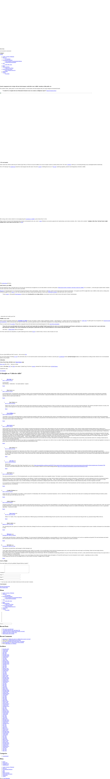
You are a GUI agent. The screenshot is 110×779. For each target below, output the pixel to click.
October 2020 (5, 692)
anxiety (40, 166)
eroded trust (12, 166)
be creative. (13, 324)
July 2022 (4, 671)
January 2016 (5, 741)
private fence (4, 283)
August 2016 (5, 734)
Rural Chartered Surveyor (10, 70)
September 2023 (6, 663)
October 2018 (5, 713)
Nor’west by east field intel (8, 629)
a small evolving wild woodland (17, 642)
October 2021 (5, 679)
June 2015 (5, 749)
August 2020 (5, 694)
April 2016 (5, 738)
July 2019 (4, 707)
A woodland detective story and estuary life (11, 630)
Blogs (4, 65)
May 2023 (5, 667)
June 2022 (5, 673)
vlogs (4, 63)
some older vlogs (8, 64)
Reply (4, 385)
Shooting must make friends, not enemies (16, 641)
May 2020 (5, 698)
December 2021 (6, 677)
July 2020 (4, 695)
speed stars (5, 639)
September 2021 (6, 681)
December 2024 (6, 654)
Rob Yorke (2, 48)
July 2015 (4, 748)
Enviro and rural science (7, 69)
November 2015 (6, 743)
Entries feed (5, 762)
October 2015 (5, 745)
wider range (84, 320)
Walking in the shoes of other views (10, 632)
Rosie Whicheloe (6, 642)
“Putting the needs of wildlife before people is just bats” (14, 631)
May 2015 (5, 750)
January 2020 (5, 702)
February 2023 (5, 668)
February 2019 (5, 710)
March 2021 (5, 687)
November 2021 (6, 678)
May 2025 (5, 653)
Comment (2, 572)
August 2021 (5, 682)
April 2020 (5, 699)
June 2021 (5, 684)
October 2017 (5, 722)
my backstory (8, 58)
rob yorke (11, 460)
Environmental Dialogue (7, 60)
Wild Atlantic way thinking (10, 643)
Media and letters (6, 66)
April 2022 (5, 674)
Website (1, 579)
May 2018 (5, 716)
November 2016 (6, 732)
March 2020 (5, 700)
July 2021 (4, 683)
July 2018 (4, 715)
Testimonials (5, 71)
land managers (18, 294)
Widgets (2, 53)
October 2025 (5, 650)
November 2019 (6, 703)
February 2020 (5, 701)
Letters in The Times (9, 68)
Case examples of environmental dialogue (13, 61)
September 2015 (6, 746)
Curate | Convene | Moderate (8, 56)
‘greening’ (69, 164)
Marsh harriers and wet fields (8, 633)
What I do (5, 57)
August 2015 (5, 747)
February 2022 (5, 675)
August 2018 (5, 714)
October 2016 (5, 733)
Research (2, 290)
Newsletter (7, 73)
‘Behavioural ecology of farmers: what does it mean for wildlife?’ (71, 287)
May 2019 (5, 708)
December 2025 (6, 649)
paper (40, 221)
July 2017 (4, 724)
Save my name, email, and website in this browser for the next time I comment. (17, 581)
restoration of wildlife (30, 218)
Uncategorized (5, 756)
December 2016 (6, 731)
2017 (10, 366)
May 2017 (5, 725)
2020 (14, 366)
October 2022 (5, 670)
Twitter (1, 54)
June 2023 (5, 666)
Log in (4, 761)
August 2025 (5, 651)
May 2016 (5, 737)
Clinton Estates (11, 329)
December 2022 (6, 669)
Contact (4, 72)
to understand (61, 356)
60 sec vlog (2, 364)
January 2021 (5, 689)
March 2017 (5, 727)
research (33, 366)
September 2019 (6, 706)
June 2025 (5, 652)
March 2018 (5, 718)
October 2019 (5, 705)
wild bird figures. (54, 366)
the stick (54, 166)
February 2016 (5, 740)
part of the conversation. (54, 324)
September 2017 (6, 723)
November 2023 (6, 662)
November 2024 (6, 655)
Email (1, 577)
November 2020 (6, 691)
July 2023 (4, 665)
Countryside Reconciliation (10, 62)
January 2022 (5, 676)
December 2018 (6, 711)
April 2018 (5, 717)
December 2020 (6, 690)
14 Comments (3, 370)
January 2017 (5, 730)
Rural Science (19, 362)
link (26, 354)
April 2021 (5, 686)
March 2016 (5, 739)
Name (1, 574)
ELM (34, 331)
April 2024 (5, 659)
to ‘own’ (16, 356)
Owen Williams (10, 413)
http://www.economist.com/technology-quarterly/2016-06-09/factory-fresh (72, 466)
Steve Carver (10, 425)
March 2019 (5, 709)
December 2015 (6, 742)
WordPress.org (5, 764)
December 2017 (6, 719)
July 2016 (4, 735)
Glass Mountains (6, 778)
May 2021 (5, 685)
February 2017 (5, 729)
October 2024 (5, 657)
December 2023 (6, 661)
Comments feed (6, 763)
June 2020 (5, 697)
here (22, 222)
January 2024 (5, 660)
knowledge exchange (52, 292)
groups (7, 294)
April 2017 (5, 726)
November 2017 (6, 721)
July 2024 (4, 658)
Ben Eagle (9, 379)
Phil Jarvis (9, 534)
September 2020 (6, 693)
